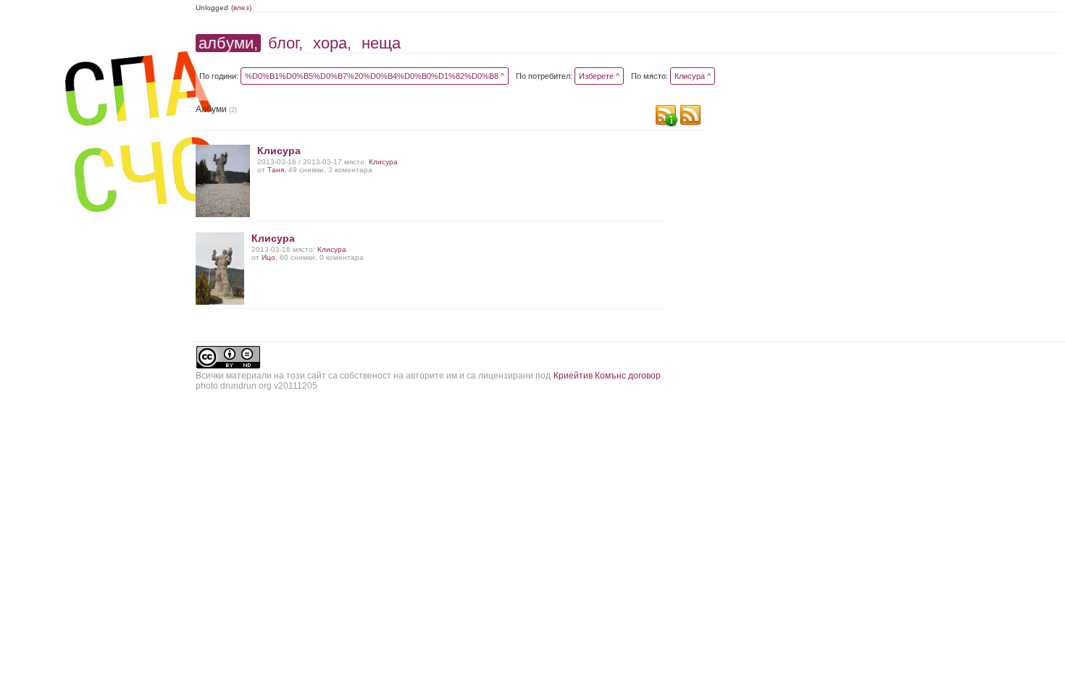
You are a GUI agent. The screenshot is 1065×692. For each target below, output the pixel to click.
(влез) (241, 8)
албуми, (228, 43)
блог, (285, 43)
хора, (332, 43)
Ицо (268, 257)
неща (381, 43)
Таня (275, 170)
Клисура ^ (692, 76)
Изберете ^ (599, 76)
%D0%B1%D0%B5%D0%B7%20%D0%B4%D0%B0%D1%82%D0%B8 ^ (374, 76)
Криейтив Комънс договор (607, 376)
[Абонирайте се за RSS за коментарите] (665, 117)
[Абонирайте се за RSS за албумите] (690, 117)
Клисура (279, 150)
